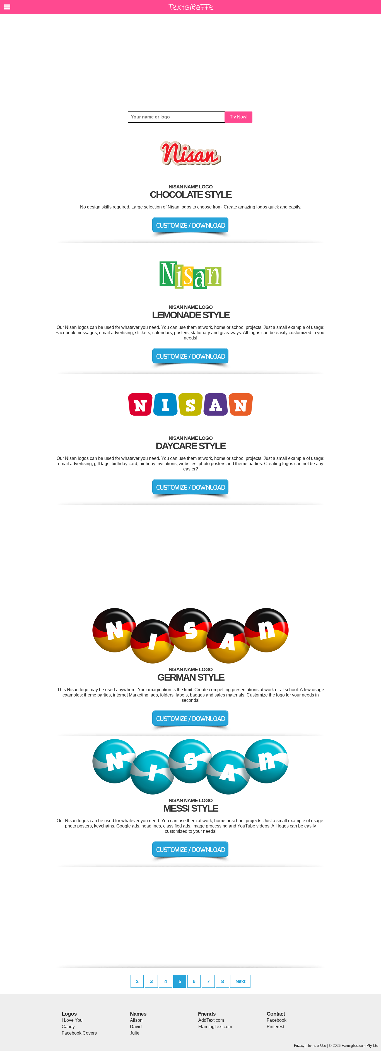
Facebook (276, 1020)
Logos (69, 1014)
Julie (134, 1033)
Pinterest (275, 1026)
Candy (68, 1026)
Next (240, 981)
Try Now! (238, 117)
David (136, 1026)
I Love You (72, 1020)
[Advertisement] (190, 63)
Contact (276, 1014)
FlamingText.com (215, 1026)
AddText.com (211, 1020)
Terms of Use (316, 1045)
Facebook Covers (79, 1033)
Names (138, 1014)
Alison (136, 1020)
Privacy (299, 1045)
